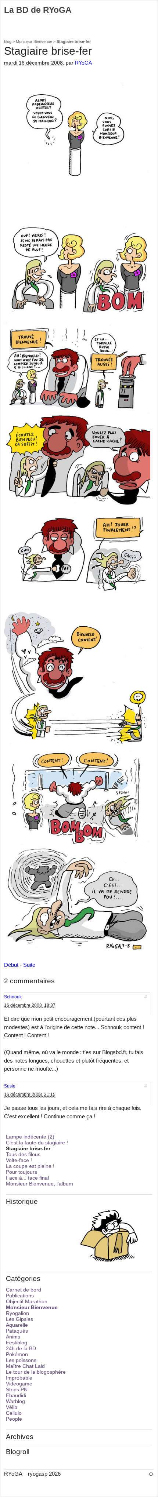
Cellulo (14, 1413)
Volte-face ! (19, 1160)
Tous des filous (23, 1154)
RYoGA (83, 63)
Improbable (19, 1378)
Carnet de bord (23, 1290)
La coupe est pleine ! (30, 1166)
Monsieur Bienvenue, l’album (39, 1184)
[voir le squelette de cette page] (151, 1474)
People (14, 1419)
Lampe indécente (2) (30, 1137)
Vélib (11, 1407)
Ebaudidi (16, 1395)
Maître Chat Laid (25, 1366)
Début (11, 965)
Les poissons (21, 1360)
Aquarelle (17, 1325)
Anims (13, 1337)
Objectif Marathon (26, 1301)
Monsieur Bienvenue (34, 41)
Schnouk (13, 996)
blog (7, 41)
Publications (20, 1296)
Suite (29, 965)
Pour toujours (21, 1172)
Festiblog (16, 1342)
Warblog (15, 1401)
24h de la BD (21, 1348)
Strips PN (17, 1389)
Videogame (19, 1384)
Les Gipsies (19, 1319)
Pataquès (17, 1331)
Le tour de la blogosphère (36, 1372)
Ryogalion (17, 1313)
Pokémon (17, 1354)
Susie (9, 1086)
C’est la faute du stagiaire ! (37, 1142)
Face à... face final (27, 1178)
